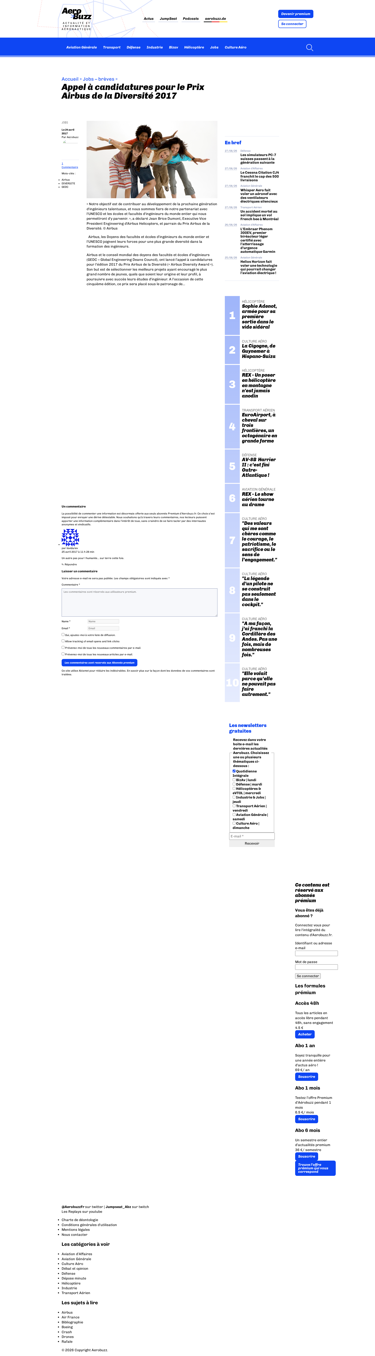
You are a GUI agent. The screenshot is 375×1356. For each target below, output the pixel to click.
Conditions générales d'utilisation (89, 1225)
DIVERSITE (68, 183)
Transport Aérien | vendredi (250, 808)
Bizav (173, 47)
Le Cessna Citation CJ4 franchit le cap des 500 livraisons (259, 176)
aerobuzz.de (215, 19)
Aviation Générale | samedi (250, 817)
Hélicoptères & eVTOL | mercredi (247, 791)
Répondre (71, 564)
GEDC (65, 186)
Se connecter (292, 24)
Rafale (67, 1341)
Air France (70, 1317)
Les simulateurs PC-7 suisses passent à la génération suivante (258, 159)
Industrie (155, 47)
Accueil (70, 79)
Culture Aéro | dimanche (246, 825)
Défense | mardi (248, 784)
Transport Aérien (251, 207)
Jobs (214, 47)
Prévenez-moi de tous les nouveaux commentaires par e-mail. (103, 647)
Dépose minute (74, 1278)
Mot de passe (306, 962)
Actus (149, 19)
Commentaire (71, 584)
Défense (133, 47)
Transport (111, 47)
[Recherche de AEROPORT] (308, 47)
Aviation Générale (81, 47)
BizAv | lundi (245, 780)
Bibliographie (72, 1322)
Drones (68, 1337)
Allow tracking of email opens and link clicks (92, 641)
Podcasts (191, 19)
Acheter (305, 1034)
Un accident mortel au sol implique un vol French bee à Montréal (259, 215)
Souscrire (306, 1077)
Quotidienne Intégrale (245, 773)
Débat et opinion (75, 1268)
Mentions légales (76, 1230)
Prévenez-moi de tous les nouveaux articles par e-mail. (99, 654)
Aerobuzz (73, 137)
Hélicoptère (194, 47)
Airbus (66, 179)
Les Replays (71, 1212)
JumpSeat (168, 19)
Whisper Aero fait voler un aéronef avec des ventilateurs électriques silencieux (259, 195)
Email (66, 628)
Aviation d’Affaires (77, 1254)
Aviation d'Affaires (251, 168)
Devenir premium (295, 14)
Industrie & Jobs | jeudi (249, 799)
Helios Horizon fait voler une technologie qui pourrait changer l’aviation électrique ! (258, 267)
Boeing (67, 1327)
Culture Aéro (236, 47)
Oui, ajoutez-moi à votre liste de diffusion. (89, 635)
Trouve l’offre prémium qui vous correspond (313, 1168)
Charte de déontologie (80, 1220)
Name (66, 621)
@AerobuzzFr (73, 1207)
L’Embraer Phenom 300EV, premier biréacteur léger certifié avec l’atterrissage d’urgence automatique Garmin (257, 240)
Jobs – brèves (98, 79)
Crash (67, 1332)
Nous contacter (74, 1235)
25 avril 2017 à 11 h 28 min (78, 551)
